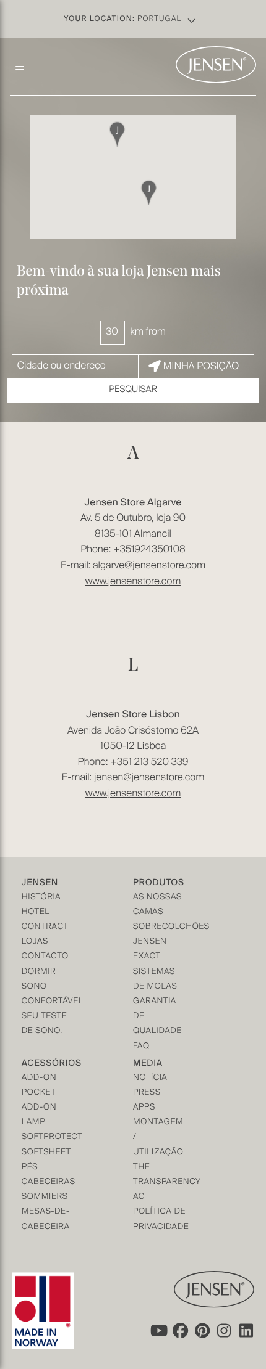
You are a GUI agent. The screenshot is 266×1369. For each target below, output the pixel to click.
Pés (30, 1168)
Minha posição (201, 367)
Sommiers (45, 1197)
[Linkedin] (246, 1330)
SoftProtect (49, 1138)
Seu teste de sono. (44, 1024)
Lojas (35, 942)
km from (148, 332)
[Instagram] (224, 1330)
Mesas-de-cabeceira (46, 1219)
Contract (45, 927)
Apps (144, 1108)
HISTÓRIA (41, 898)
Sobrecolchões (161, 927)
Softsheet (46, 1153)
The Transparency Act (161, 1182)
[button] (148, 192)
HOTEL (35, 913)
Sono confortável (49, 994)
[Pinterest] (202, 1330)
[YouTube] (157, 1330)
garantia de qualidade (157, 1017)
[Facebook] (180, 1330)
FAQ (141, 1047)
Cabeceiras (48, 1183)
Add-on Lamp (39, 1115)
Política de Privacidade (161, 1219)
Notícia (150, 1078)
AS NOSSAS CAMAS (157, 905)
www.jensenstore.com (133, 582)
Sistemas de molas (155, 979)
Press (147, 1093)
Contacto (45, 957)
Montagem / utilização (158, 1137)
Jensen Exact (150, 949)
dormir (39, 972)
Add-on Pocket (39, 1085)
